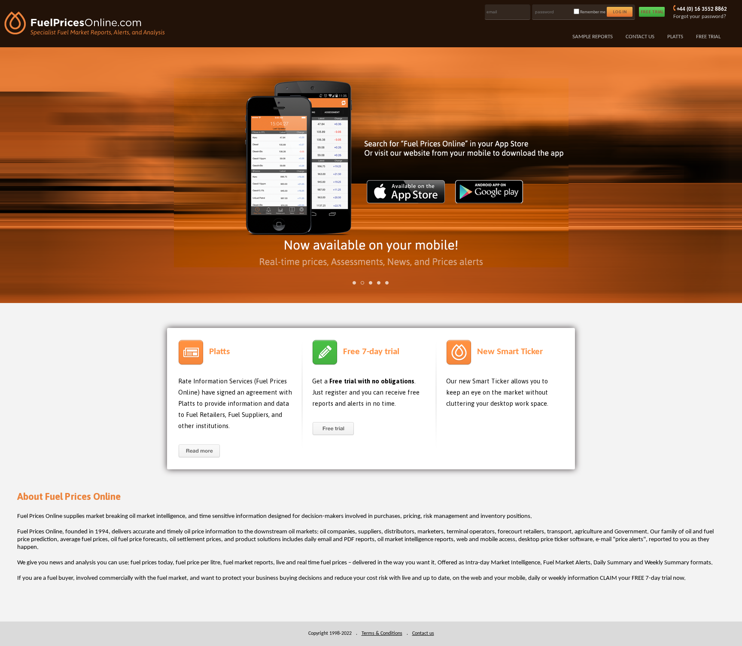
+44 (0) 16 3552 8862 (702, 9)
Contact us (423, 633)
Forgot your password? (699, 16)
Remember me (592, 12)
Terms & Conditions (382, 633)
